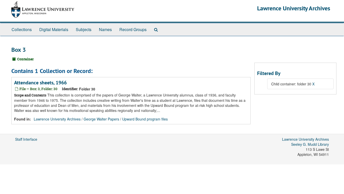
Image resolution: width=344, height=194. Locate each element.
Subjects (83, 29)
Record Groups (133, 29)
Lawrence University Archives (293, 8)
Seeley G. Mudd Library (310, 144)
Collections (22, 29)
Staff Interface (26, 139)
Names (105, 29)
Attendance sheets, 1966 (40, 82)
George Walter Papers (101, 119)
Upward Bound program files (145, 119)
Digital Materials (53, 29)
